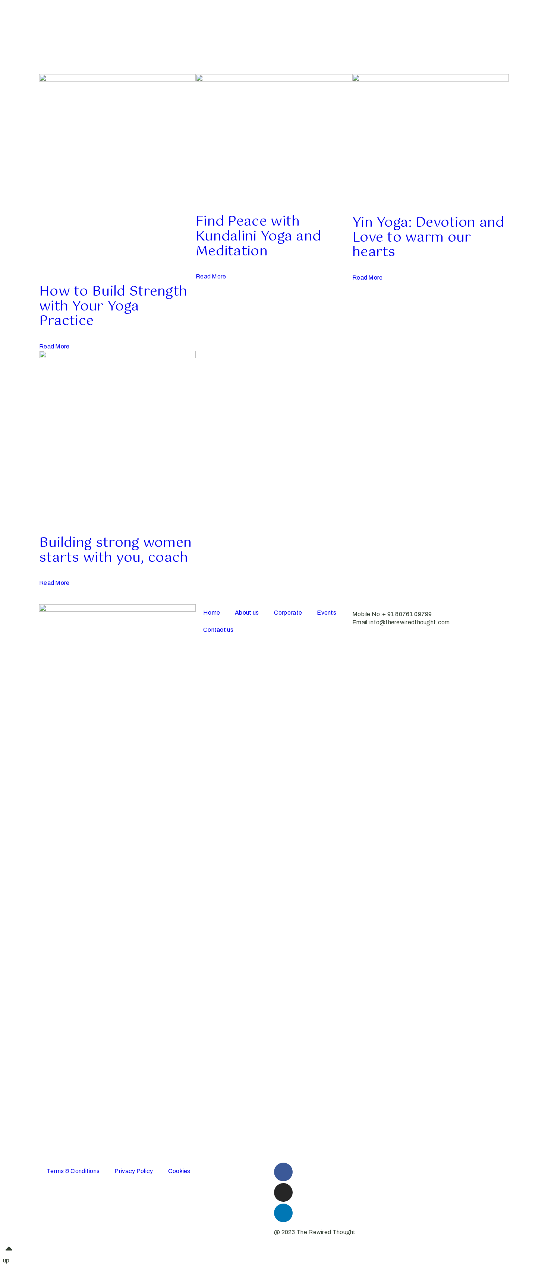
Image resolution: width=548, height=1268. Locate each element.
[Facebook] (283, 1172)
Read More (54, 346)
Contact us (218, 630)
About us (247, 612)
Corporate (288, 612)
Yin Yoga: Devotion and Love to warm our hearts (428, 238)
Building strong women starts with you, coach (115, 550)
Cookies (179, 1171)
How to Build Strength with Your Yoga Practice (113, 306)
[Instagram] (283, 1192)
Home (211, 612)
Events (326, 612)
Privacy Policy (133, 1171)
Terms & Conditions (73, 1171)
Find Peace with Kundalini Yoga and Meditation (258, 236)
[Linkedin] (283, 1213)
